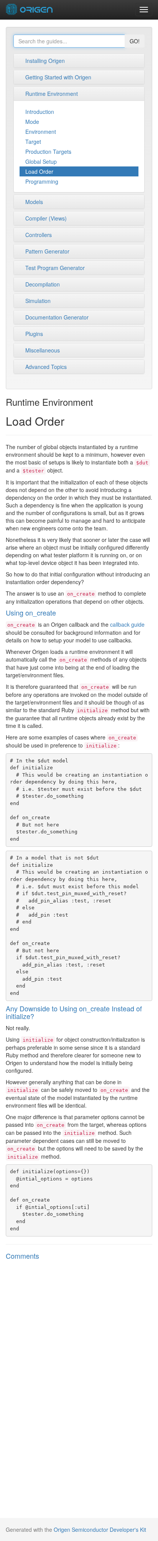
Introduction (39, 111)
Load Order (39, 171)
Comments (22, 1256)
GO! (135, 41)
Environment (40, 131)
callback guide (127, 624)
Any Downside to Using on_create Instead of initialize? (74, 1012)
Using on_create (31, 612)
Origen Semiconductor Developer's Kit (100, 1529)
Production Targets (48, 151)
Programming (41, 181)
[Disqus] (79, 1367)
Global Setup (41, 161)
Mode (32, 121)
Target (33, 141)
